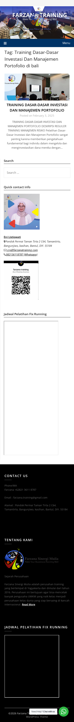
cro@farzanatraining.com (22, 250)
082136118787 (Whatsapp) (21, 254)
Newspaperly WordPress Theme (46, 715)
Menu (66, 43)
